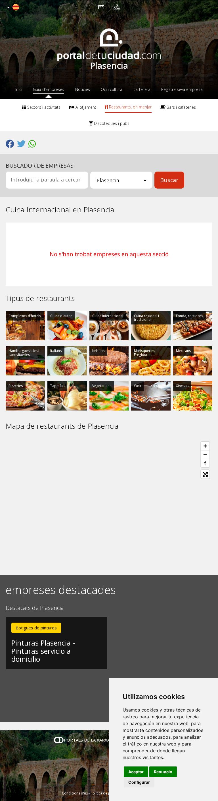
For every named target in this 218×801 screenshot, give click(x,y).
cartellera (141, 89)
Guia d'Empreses (48, 89)
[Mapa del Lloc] (116, 7)
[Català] (12, 7)
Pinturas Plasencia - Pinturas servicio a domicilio (43, 651)
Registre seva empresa (182, 89)
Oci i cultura (111, 89)
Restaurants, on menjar (130, 107)
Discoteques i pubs (111, 123)
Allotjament (85, 107)
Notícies (82, 89)
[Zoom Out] (205, 454)
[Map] (109, 502)
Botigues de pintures (36, 628)
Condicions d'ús (75, 793)
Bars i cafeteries (180, 107)
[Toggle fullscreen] (205, 474)
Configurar (139, 782)
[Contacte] (101, 7)
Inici (18, 89)
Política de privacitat (107, 793)
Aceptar (136, 771)
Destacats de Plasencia (35, 608)
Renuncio (163, 771)
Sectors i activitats (43, 107)
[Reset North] (205, 463)
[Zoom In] (205, 446)
